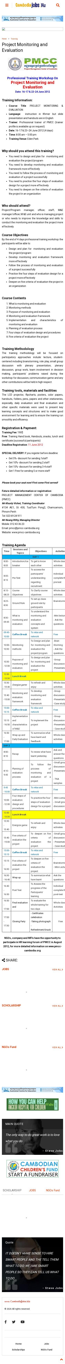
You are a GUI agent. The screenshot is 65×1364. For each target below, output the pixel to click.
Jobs (46, 1344)
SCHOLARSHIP (11, 1005)
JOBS (5, 969)
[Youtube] (23, 1322)
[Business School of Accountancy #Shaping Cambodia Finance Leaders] (32, 30)
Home (4, 39)
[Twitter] (13, 1322)
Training (14, 39)
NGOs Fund (9, 1047)
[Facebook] (6, 1322)
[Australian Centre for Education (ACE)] (32, 21)
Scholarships (18, 1350)
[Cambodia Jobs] (31, 6)
